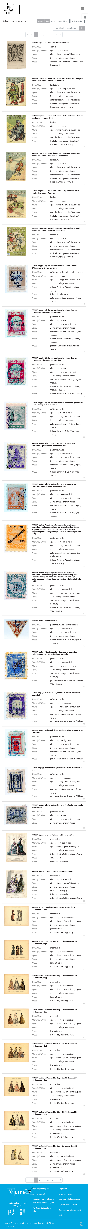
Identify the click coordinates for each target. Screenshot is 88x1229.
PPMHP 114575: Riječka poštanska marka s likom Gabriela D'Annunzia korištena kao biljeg (54, 267)
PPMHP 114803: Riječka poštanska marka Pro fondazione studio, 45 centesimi (57, 806)
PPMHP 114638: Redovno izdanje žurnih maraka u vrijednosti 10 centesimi (57, 694)
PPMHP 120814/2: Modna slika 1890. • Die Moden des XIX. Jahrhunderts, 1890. (54, 942)
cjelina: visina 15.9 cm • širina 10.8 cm (65, 92)
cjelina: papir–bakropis (59, 50)
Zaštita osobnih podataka (69, 1199)
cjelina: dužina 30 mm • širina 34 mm (65, 666)
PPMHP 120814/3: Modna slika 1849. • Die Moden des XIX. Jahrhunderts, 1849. (54, 976)
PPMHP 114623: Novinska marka (44, 620)
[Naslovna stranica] (10, 8)
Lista (47, 21)
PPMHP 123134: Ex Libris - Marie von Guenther (50, 42)
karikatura (54, 85)
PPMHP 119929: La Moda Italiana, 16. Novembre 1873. (53, 835)
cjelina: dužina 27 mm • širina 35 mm (65, 593)
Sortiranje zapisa (77, 21)
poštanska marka (57, 272)
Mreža (53, 21)
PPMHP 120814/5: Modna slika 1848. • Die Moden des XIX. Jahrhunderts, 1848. (54, 1045)
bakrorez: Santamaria (59, 861)
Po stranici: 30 (62, 21)
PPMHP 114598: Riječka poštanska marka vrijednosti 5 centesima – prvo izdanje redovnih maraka (57, 404)
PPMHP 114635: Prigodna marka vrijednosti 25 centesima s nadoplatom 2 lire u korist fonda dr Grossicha (55, 653)
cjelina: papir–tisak (58, 126)
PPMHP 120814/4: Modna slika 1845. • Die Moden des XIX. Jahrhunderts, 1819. (54, 1011)
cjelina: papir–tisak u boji (60, 842)
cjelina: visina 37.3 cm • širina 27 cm (64, 846)
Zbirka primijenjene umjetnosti (62, 58)
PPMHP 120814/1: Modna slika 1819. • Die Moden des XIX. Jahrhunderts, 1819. (54, 908)
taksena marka (77, 272)
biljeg (68, 272)
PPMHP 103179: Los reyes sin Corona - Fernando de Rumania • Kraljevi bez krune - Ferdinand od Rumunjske (56, 154)
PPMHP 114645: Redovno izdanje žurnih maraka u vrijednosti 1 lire (57, 769)
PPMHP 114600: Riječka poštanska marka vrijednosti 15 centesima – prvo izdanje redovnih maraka (54, 444)
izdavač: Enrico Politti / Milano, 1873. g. (66, 854)
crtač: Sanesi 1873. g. (58, 890)
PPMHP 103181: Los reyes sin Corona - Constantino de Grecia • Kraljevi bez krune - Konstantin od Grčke (56, 229)
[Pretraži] (82, 28)
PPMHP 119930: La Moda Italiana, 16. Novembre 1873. (53, 871)
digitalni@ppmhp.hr (41, 1188)
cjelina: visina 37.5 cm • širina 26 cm (64, 883)
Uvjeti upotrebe (65, 1194)
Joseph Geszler (56, 928)
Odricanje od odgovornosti (70, 1210)
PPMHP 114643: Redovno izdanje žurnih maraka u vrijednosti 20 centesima (57, 731)
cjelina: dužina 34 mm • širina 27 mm (65, 706)
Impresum (63, 1188)
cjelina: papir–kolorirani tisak (62, 917)
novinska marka (72, 624)
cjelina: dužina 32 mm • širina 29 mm (65, 632)
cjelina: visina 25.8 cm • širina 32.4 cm (65, 921)
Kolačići (62, 1215)
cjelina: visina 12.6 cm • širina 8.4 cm (65, 54)
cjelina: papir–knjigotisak (60, 703)
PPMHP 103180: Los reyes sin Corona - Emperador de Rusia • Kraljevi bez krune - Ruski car (56, 192)
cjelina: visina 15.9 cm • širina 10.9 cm (65, 129)
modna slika (55, 839)
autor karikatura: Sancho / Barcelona (65, 99)
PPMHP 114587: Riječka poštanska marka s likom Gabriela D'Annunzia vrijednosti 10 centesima (54, 311)
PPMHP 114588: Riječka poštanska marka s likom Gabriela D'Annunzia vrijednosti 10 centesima (54, 359)
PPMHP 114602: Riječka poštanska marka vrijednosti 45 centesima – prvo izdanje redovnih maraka (54, 485)
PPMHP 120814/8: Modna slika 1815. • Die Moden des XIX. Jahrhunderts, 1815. (54, 1147)
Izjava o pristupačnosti (68, 1204)
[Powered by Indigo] (81, 1223)
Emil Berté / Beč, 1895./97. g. (62, 932)
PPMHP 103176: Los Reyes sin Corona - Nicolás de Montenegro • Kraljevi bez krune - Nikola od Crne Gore (57, 79)
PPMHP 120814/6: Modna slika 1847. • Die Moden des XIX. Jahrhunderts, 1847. (54, 1079)
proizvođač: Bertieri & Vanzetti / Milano (66, 721)
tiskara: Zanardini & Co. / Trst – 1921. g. (66, 393)
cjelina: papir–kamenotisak (61, 412)
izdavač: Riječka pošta (59, 294)
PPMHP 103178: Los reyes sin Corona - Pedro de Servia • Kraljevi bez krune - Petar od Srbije (57, 117)
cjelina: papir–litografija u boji (62, 88)
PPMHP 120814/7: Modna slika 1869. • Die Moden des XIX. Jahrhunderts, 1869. (54, 1113)
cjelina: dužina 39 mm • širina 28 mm (65, 279)
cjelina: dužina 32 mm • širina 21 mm (65, 416)
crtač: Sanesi (55, 857)
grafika (53, 46)
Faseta (40, 21)
